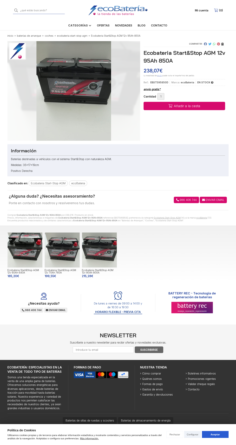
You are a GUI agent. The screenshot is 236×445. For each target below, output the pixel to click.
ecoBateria (201, 217)
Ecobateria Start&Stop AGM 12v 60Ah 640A (23, 271)
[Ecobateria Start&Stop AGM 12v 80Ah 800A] (99, 250)
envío (159, 76)
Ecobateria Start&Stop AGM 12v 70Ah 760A (60, 271)
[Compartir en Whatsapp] (214, 44)
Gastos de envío (152, 389)
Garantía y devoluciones (157, 394)
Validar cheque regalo (201, 384)
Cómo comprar (151, 373)
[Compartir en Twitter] (209, 44)
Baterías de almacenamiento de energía (146, 420)
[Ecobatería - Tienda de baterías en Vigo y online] (118, 10)
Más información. (89, 438)
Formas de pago (152, 384)
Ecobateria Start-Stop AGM (167, 217)
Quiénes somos (152, 379)
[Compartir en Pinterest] (218, 44)
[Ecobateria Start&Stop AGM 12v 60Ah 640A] (25, 250)
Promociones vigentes (202, 379)
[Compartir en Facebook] (205, 44)
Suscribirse (149, 349)
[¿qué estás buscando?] (39, 10)
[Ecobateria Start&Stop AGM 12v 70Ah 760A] (62, 250)
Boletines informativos (202, 373)
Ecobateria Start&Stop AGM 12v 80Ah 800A (97, 271)
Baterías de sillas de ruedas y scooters (89, 420)
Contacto (194, 389)
